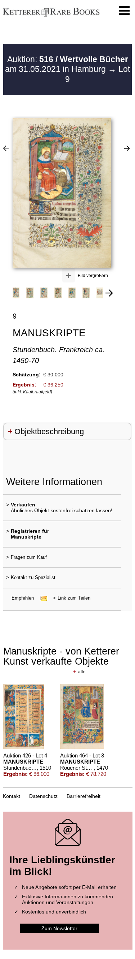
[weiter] (109, 293)
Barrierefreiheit (83, 796)
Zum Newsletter (59, 928)
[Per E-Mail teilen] (41, 598)
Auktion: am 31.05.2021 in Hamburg (66, 64)
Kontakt (11, 796)
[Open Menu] (124, 11)
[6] (6, 148)
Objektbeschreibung (49, 431)
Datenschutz (43, 796)
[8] (127, 148)
